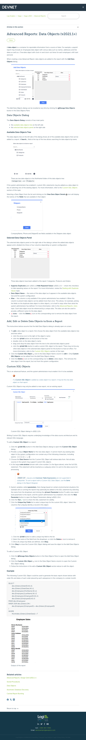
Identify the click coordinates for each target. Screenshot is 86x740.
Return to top (12, 708)
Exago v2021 (28, 16)
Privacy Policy (61, 737)
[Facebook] (8, 700)
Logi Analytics (11, 16)
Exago (20, 16)
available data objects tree (23, 125)
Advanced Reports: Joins (68, 306)
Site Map (68, 737)
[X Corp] (11, 700)
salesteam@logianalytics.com (45, 730)
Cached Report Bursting (15, 694)
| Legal (54, 737)
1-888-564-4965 (45, 728)
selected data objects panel (23, 127)
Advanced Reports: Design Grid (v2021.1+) (21, 678)
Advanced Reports (40, 16)
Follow (11, 40)
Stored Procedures (13, 682)
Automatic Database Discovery (18, 690)
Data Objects (11, 686)
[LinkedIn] (14, 700)
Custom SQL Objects (69, 188)
